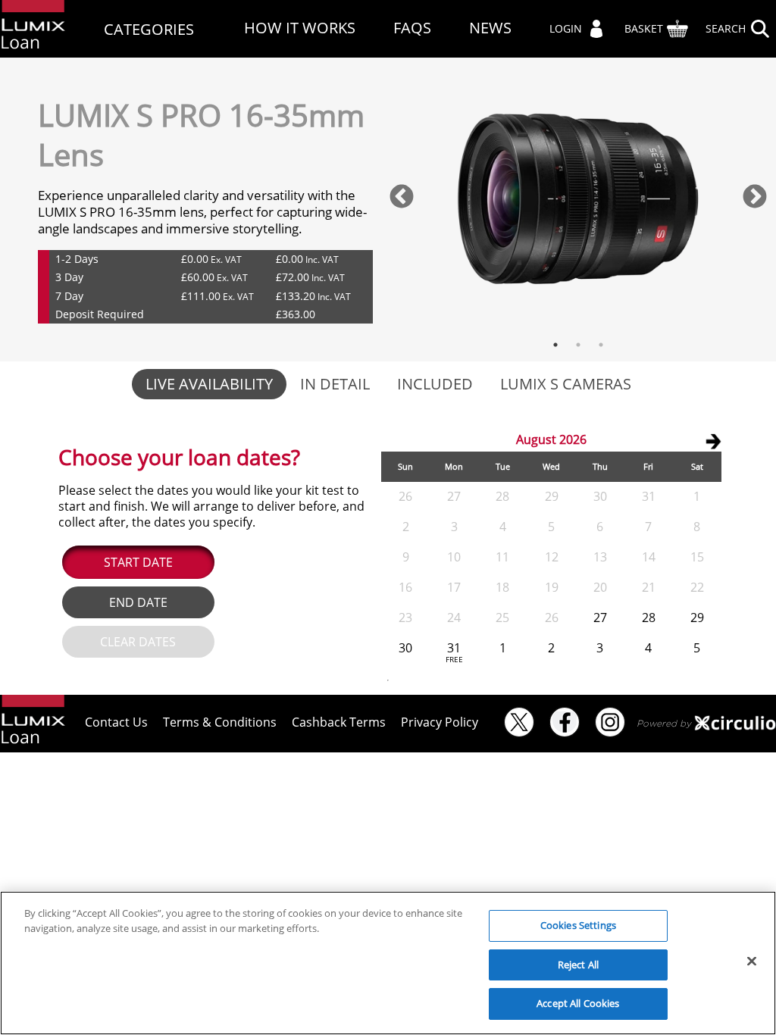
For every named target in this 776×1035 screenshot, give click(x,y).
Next (754, 197)
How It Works (299, 28)
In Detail (335, 384)
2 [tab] (578, 344)
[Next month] (713, 441)
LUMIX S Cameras (565, 384)
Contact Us (116, 722)
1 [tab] (555, 344)
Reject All (578, 964)
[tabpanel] (578, 198)
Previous (401, 197)
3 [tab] (601, 344)
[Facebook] (564, 722)
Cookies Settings (578, 925)
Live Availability (209, 384)
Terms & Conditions (220, 722)
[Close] (751, 961)
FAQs (412, 28)
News (490, 28)
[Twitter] (519, 722)
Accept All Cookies (578, 1003)
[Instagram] (610, 722)
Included (435, 384)
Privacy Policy (439, 722)
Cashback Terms (339, 722)
